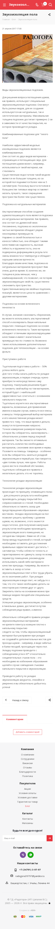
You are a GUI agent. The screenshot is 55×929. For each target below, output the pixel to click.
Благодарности (27, 771)
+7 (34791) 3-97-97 (30, 869)
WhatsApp (31, 855)
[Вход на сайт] (49, 903)
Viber (23, 855)
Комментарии (14, 719)
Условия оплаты (27, 793)
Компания (27, 749)
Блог (27, 805)
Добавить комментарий (27, 732)
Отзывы (27, 767)
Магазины (27, 823)
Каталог (27, 813)
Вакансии (27, 763)
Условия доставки (27, 797)
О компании (27, 754)
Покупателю (28, 783)
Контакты (27, 818)
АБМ (33, 910)
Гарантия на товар (27, 801)
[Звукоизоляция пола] (27, 58)
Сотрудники (27, 758)
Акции (27, 788)
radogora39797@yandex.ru (29, 876)
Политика (27, 776)
